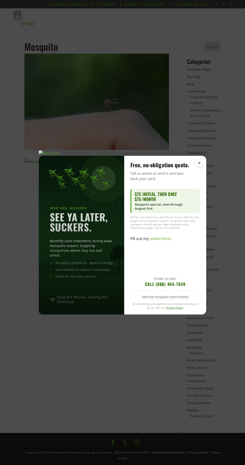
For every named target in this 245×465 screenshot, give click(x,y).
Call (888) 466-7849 (165, 284)
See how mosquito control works (165, 297)
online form (160, 238)
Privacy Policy (174, 307)
